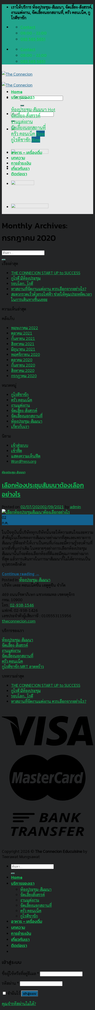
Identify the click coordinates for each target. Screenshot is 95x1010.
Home (16, 92)
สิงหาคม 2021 (22, 343)
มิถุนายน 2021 (23, 349)
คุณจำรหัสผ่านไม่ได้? (19, 1003)
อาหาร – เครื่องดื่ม (26, 153)
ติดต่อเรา (19, 174)
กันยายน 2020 (23, 365)
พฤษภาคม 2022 (24, 327)
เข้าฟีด (16, 450)
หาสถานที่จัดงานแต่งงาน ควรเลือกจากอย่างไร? (48, 288)
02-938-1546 (22, 604)
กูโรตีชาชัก (20, 394)
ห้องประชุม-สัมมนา (26, 421)
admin (75, 506)
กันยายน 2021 (23, 338)
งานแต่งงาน (20, 405)
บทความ (18, 158)
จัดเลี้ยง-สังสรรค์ (24, 410)
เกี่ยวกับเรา (20, 169)
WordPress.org (23, 461)
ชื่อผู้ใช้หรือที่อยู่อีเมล (20, 973)
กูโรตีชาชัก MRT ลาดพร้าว (23, 666)
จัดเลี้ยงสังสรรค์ (32, 894)
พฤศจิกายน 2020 (25, 354)
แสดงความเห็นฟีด (25, 455)
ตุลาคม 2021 (21, 333)
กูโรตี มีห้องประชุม (26, 278)
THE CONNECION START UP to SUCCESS (45, 272)
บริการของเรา (22, 97)
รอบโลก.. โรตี (22, 283)
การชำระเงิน (21, 163)
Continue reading (20, 574)
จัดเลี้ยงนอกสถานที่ (26, 415)
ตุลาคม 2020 (21, 359)
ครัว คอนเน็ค (21, 399)
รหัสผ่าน (10, 983)
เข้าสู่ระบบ (19, 445)
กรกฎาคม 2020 (24, 375)
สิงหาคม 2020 (22, 370)
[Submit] (22, 105)
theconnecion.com (19, 620)
